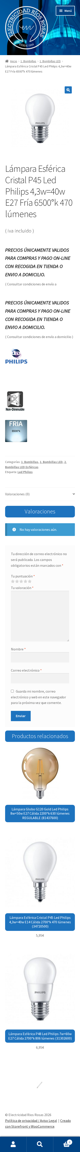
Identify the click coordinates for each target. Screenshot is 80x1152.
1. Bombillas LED (50, 61)
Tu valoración (22, 587)
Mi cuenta (13, 1144)
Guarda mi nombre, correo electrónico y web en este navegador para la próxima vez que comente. (38, 697)
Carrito (61, 1140)
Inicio (13, 61)
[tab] (40, 494)
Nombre (18, 649)
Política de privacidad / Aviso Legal (31, 1120)
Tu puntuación (23, 576)
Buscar (40, 1144)
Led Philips (25, 472)
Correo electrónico (26, 670)
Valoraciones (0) (17, 494)
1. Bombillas (28, 61)
